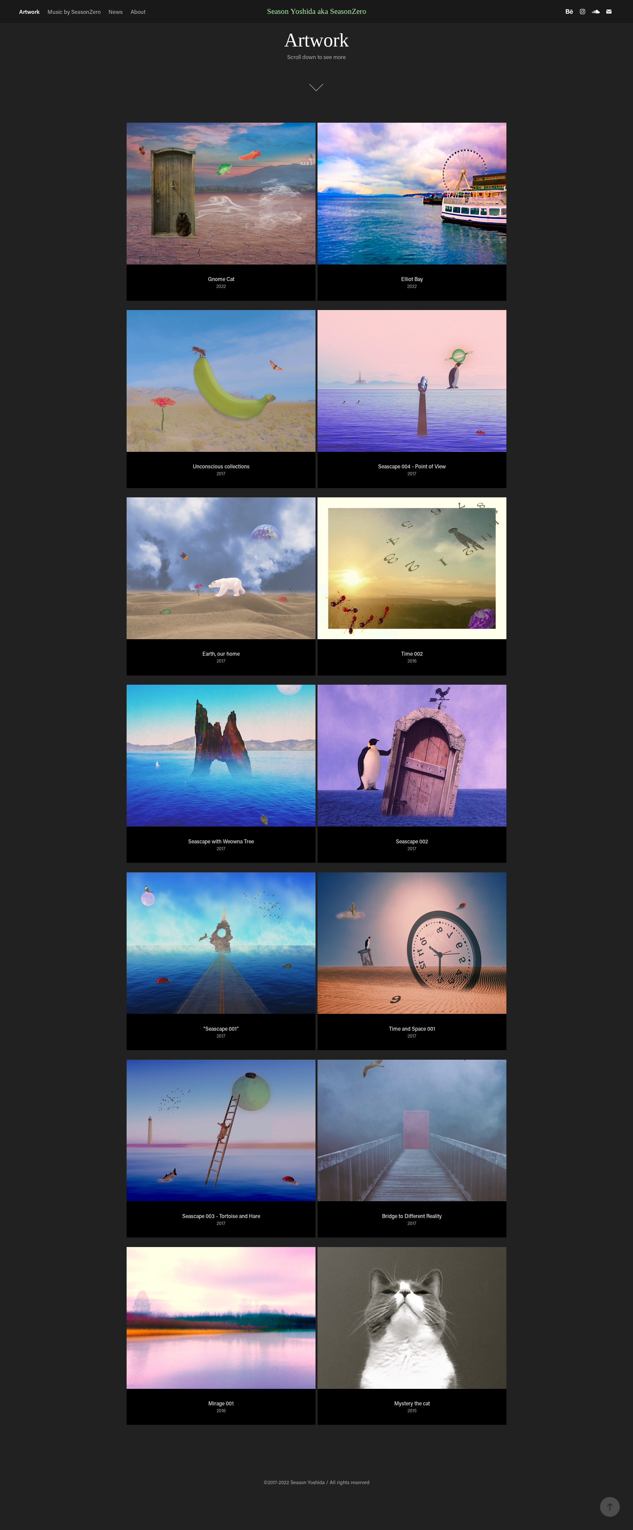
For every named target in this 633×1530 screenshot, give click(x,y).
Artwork (29, 11)
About (138, 11)
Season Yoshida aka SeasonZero (316, 11)
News (115, 11)
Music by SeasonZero (74, 11)
